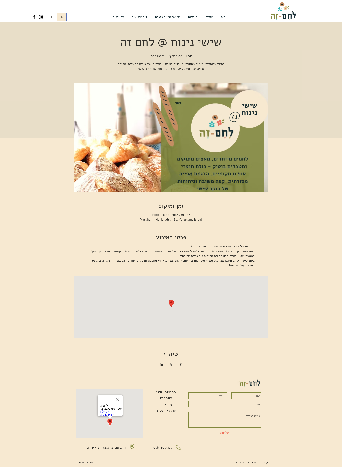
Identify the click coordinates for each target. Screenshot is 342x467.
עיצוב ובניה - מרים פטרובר (251, 462)
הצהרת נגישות (84, 462)
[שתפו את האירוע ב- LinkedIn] (161, 364)
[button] (209, 17)
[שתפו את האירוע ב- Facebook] (181, 364)
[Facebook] (34, 17)
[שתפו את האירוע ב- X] (171, 364)
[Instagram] (40, 17)
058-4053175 (162, 447)
